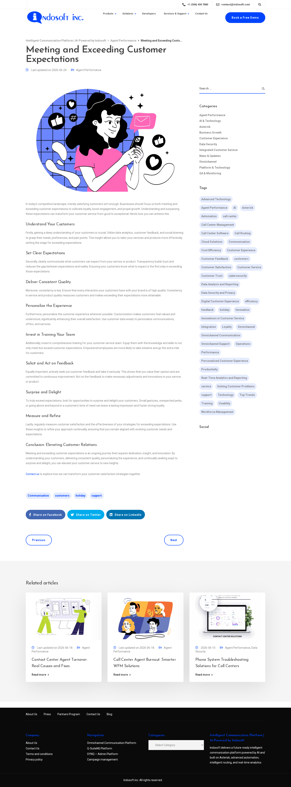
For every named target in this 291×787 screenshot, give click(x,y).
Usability (224, 403)
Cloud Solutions (212, 242)
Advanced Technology (216, 199)
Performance (210, 352)
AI (234, 208)
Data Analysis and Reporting (219, 284)
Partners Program (68, 714)
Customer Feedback (214, 259)
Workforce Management (217, 412)
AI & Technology (210, 121)
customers (62, 495)
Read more (39, 674)
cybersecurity (238, 276)
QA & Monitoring (210, 173)
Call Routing (243, 233)
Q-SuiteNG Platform (99, 748)
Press (47, 714)
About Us (31, 714)
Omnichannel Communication (220, 335)
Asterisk (204, 126)
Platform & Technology (214, 167)
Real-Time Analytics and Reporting (224, 378)
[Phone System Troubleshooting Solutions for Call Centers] (227, 617)
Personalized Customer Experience (224, 361)
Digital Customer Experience (220, 301)
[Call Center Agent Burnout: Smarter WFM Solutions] (145, 617)
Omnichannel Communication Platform (111, 742)
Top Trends (247, 395)
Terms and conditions (39, 754)
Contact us (32, 474)
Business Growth (210, 132)
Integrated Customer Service (218, 150)
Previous (39, 540)
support (96, 495)
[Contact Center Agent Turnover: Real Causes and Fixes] (64, 617)
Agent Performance (88, 70)
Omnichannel (208, 161)
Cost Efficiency (211, 250)
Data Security (208, 144)
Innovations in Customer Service (222, 318)
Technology (225, 395)
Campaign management (102, 759)
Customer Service (249, 267)
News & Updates (210, 155)
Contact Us (93, 714)
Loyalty (227, 327)
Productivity (209, 369)
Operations (243, 344)
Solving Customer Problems (236, 386)
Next (173, 540)
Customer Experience (213, 138)
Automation (209, 216)
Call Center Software (214, 233)
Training (207, 403)
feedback (207, 310)
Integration (208, 327)
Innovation (242, 310)
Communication (38, 495)
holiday (80, 495)
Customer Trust (212, 276)
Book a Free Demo (245, 17)
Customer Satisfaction (216, 267)
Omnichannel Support (215, 344)
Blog (109, 714)
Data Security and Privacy (218, 293)
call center (230, 216)
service (206, 386)
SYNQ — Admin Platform (102, 754)
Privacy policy (34, 759)
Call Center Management (217, 225)
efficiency (251, 301)
